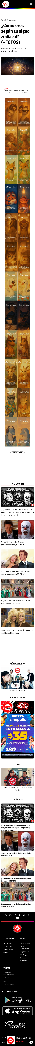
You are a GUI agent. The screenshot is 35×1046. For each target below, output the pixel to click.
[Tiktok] (14, 915)
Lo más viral (12, 20)
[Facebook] (10, 915)
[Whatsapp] (19, 915)
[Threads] (23, 915)
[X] (29, 915)
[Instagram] (6, 915)
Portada (3, 20)
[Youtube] (17, 917)
